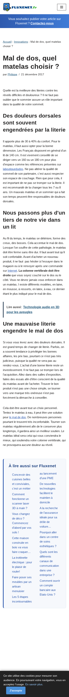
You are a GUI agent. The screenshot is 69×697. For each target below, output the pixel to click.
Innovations (21, 41)
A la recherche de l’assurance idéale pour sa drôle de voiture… (49, 517)
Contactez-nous (42, 23)
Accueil (7, 41)
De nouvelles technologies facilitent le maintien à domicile (48, 493)
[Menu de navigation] (61, 7)
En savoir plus (33, 684)
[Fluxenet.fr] (20, 7)
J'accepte (16, 690)
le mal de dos (17, 417)
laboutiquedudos (13, 169)
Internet (12, 270)
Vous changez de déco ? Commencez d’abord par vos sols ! (21, 523)
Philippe (12, 74)
